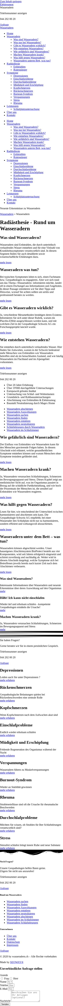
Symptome (12, 72)
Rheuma (17, 103)
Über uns (11, 112)
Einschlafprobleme (23, 78)
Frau (6, 978)
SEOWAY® (16, 962)
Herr (15, 978)
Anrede (4, 975)
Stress (16, 100)
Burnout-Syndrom (23, 94)
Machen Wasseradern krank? (28, 54)
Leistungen (12, 106)
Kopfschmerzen (21, 87)
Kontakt (11, 115)
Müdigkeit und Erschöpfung (28, 84)
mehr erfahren (7, 680)
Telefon (4, 985)
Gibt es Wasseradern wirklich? (29, 45)
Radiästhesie (13, 63)
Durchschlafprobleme (24, 81)
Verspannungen (21, 97)
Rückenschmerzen (23, 90)
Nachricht (5, 1000)
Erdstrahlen (19, 66)
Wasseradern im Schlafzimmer (23, 430)
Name (3, 981)
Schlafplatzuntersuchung (26, 109)
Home (10, 33)
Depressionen (20, 75)
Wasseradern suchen (17, 415)
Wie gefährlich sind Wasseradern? (31, 51)
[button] (6, 7)
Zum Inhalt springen (11, 1)
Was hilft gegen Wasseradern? (29, 57)
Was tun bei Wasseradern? (27, 42)
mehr (2, 591)
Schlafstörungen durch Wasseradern (26, 427)
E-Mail (4, 988)
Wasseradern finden (17, 418)
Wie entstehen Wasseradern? (28, 48)
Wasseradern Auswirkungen (21, 411)
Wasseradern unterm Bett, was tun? (32, 60)
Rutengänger (20, 69)
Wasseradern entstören (18, 421)
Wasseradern (6, 27)
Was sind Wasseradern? (25, 39)
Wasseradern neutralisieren (21, 424)
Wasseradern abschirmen (20, 408)
